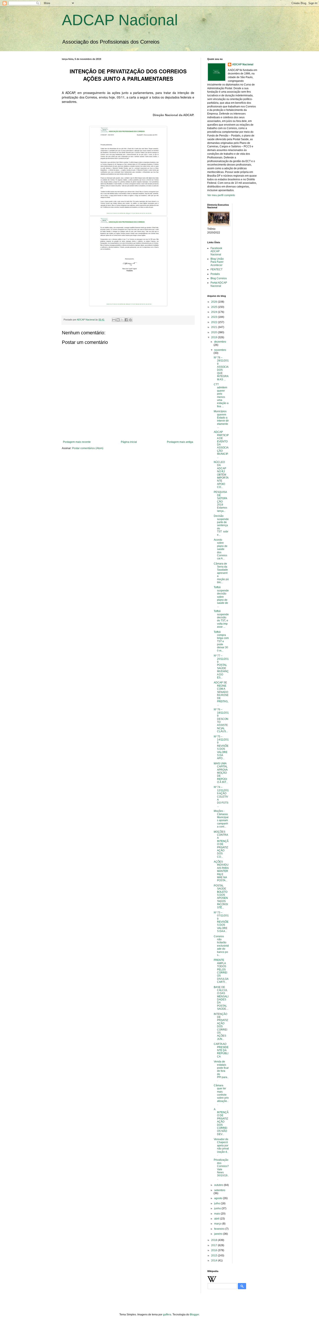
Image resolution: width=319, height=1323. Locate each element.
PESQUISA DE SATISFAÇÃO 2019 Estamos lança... (220, 501)
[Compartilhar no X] (122, 320)
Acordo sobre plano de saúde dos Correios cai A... (220, 549)
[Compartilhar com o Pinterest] (130, 320)
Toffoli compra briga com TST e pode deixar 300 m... (221, 641)
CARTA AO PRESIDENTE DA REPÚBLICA (221, 1050)
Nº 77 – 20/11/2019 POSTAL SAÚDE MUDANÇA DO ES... (221, 666)
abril (217, 1218)
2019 (214, 337)
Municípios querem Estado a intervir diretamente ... (221, 419)
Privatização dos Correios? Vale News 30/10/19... (221, 1169)
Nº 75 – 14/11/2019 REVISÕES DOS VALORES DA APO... (221, 747)
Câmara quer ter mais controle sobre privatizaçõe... (221, 1095)
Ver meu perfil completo (221, 195)
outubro (219, 1185)
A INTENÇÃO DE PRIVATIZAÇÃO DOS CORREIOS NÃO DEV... (221, 1122)
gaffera (167, 1314)
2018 (214, 1240)
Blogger (194, 1314)
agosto (218, 1198)
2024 (214, 312)
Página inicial (129, 441)
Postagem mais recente (77, 441)
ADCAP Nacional (120, 19)
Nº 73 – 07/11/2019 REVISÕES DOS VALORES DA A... (221, 922)
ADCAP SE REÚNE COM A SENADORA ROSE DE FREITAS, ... (221, 693)
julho (217, 1203)
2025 (214, 307)
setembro (219, 1190)
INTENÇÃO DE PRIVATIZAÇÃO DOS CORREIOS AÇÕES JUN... (221, 1027)
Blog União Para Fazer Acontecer (217, 262)
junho (218, 1208)
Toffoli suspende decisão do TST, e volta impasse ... (221, 619)
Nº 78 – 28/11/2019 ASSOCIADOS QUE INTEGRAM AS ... (221, 368)
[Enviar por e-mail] (114, 320)
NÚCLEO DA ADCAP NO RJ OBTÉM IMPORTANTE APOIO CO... (221, 475)
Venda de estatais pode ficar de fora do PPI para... (221, 1071)
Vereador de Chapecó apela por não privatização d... (221, 1147)
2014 (214, 1260)
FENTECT (216, 269)
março (218, 1223)
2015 (214, 1255)
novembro (220, 349)
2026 (214, 301)
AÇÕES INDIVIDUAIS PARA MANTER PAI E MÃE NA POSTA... (221, 871)
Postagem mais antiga (180, 441)
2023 (214, 316)
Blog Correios (218, 278)
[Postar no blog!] (118, 320)
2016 (214, 1250)
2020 (214, 332)
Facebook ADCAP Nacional (216, 251)
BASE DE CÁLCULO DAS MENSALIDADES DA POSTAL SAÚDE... (221, 998)
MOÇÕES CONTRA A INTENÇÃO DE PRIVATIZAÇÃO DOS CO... (221, 844)
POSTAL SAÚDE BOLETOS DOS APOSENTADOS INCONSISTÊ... (221, 896)
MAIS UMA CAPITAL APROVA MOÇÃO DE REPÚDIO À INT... (221, 773)
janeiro (218, 1233)
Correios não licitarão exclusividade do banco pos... (221, 946)
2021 (214, 327)
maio (217, 1213)
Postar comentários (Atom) (87, 448)
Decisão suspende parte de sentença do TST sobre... (221, 525)
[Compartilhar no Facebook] (126, 320)
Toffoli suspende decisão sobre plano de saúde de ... (221, 596)
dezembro (220, 341)
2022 (214, 322)
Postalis (215, 274)
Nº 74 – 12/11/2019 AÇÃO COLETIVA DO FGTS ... (221, 796)
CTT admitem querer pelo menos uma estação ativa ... (221, 395)
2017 (214, 1245)
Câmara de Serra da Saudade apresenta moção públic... (221, 573)
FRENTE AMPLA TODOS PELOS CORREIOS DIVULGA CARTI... (221, 971)
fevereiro (219, 1228)
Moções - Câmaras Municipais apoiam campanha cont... (221, 818)
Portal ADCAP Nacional (218, 284)
